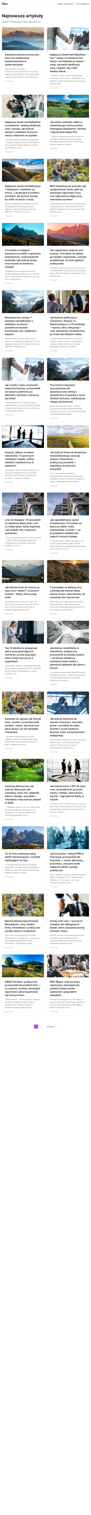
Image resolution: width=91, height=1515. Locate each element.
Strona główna (82, 4)
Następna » (51, 1027)
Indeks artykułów (65, 4)
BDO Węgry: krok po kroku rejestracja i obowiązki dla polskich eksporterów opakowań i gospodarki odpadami (65, 988)
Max (5, 3)
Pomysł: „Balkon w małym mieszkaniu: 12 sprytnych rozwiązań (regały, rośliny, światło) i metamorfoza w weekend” (20, 459)
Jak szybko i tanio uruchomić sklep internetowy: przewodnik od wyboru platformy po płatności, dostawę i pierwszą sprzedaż (22, 392)
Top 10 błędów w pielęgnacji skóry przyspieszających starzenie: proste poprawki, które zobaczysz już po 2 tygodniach (21, 655)
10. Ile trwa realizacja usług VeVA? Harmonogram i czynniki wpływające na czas (22, 857)
